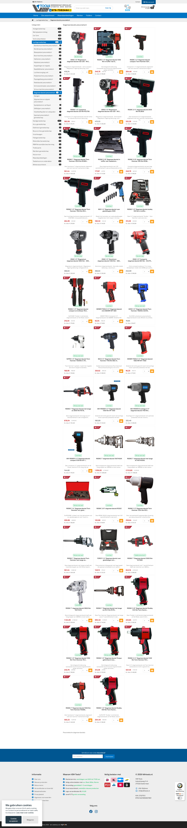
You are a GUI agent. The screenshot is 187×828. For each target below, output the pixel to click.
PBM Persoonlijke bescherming (47, 144)
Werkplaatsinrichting (47, 32)
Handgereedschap (47, 121)
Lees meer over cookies (25, 813)
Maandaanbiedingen (66, 15)
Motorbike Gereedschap (47, 141)
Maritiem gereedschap (47, 151)
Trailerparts (47, 148)
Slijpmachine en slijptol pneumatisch (47, 100)
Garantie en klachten (41, 800)
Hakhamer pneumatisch (47, 59)
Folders (89, 15)
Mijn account (149, 2)
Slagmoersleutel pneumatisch (46, 92)
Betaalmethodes (40, 791)
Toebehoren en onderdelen (47, 161)
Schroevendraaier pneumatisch (47, 86)
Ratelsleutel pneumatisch (47, 82)
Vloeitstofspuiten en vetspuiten (47, 112)
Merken (80, 15)
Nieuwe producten (40, 782)
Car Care (47, 35)
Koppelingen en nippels (47, 66)
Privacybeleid (39, 794)
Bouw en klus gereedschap (47, 131)
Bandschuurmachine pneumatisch (47, 45)
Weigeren (30, 820)
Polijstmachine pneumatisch (47, 76)
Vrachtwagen (47, 134)
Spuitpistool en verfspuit (47, 105)
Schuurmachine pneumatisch (47, 89)
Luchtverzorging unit (47, 72)
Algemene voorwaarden (42, 797)
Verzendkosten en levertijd (43, 788)
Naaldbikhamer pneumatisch (47, 69)
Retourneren (38, 785)
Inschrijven (109, 756)
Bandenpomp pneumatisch (47, 49)
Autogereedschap (47, 29)
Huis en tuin (47, 154)
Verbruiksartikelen (47, 39)
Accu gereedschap (47, 124)
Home (35, 15)
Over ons (37, 779)
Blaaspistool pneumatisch (47, 52)
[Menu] (183, 783)
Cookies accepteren (13, 820)
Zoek (107, 8)
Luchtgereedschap (42, 20)
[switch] (180, 798)
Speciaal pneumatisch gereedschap (47, 116)
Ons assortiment (47, 15)
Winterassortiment (47, 164)
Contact (137, 1)
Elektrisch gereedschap (47, 127)
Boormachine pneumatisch (47, 55)
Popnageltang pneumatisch (47, 79)
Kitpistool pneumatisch (47, 62)
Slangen (47, 96)
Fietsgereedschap (47, 138)
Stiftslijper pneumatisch (47, 108)
